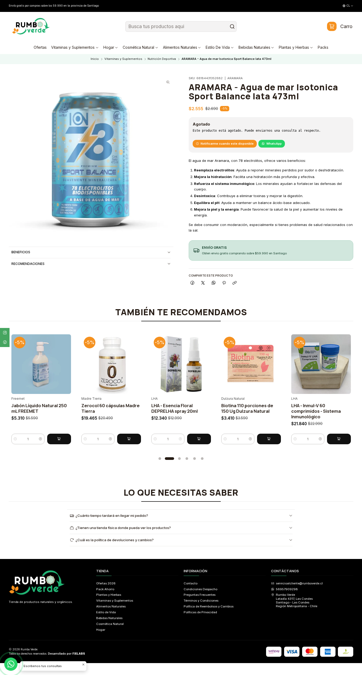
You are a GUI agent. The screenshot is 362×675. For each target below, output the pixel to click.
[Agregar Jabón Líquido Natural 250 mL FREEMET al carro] (59, 439)
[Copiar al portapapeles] (234, 283)
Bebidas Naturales (109, 618)
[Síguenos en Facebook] (5, 342)
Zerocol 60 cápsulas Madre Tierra (110, 408)
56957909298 (287, 589)
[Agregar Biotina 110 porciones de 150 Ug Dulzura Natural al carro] (269, 439)
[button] (160, 458)
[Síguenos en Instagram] (5, 333)
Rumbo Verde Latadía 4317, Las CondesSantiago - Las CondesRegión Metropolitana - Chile (296, 600)
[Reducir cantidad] (15, 439)
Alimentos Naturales (111, 606)
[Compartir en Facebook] (192, 283)
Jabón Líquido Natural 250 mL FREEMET (39, 408)
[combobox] (181, 26)
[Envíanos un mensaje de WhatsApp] (10, 664)
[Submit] (232, 26)
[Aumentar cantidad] (40, 439)
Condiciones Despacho (200, 589)
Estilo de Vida (106, 612)
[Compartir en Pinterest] (224, 283)
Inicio (95, 58)
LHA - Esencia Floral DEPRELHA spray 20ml (174, 408)
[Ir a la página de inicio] (31, 26)
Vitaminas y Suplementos (123, 58)
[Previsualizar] (65, 362)
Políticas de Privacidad (200, 612)
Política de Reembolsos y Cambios (208, 606)
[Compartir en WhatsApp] (213, 283)
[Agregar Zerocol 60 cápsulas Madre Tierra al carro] (129, 439)
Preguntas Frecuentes (199, 595)
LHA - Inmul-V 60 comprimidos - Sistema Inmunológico (316, 411)
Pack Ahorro (105, 589)
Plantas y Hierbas (108, 595)
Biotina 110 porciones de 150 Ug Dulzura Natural (247, 408)
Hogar (100, 630)
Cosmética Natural (110, 624)
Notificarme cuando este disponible (227, 143)
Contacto (190, 583)
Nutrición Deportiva (162, 58)
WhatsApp (274, 143)
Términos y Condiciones (201, 600)
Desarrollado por (66, 653)
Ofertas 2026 (106, 583)
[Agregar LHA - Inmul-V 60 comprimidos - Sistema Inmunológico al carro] (339, 439)
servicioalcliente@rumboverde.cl (299, 583)
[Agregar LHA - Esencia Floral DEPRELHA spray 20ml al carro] (199, 439)
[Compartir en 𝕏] (203, 283)
